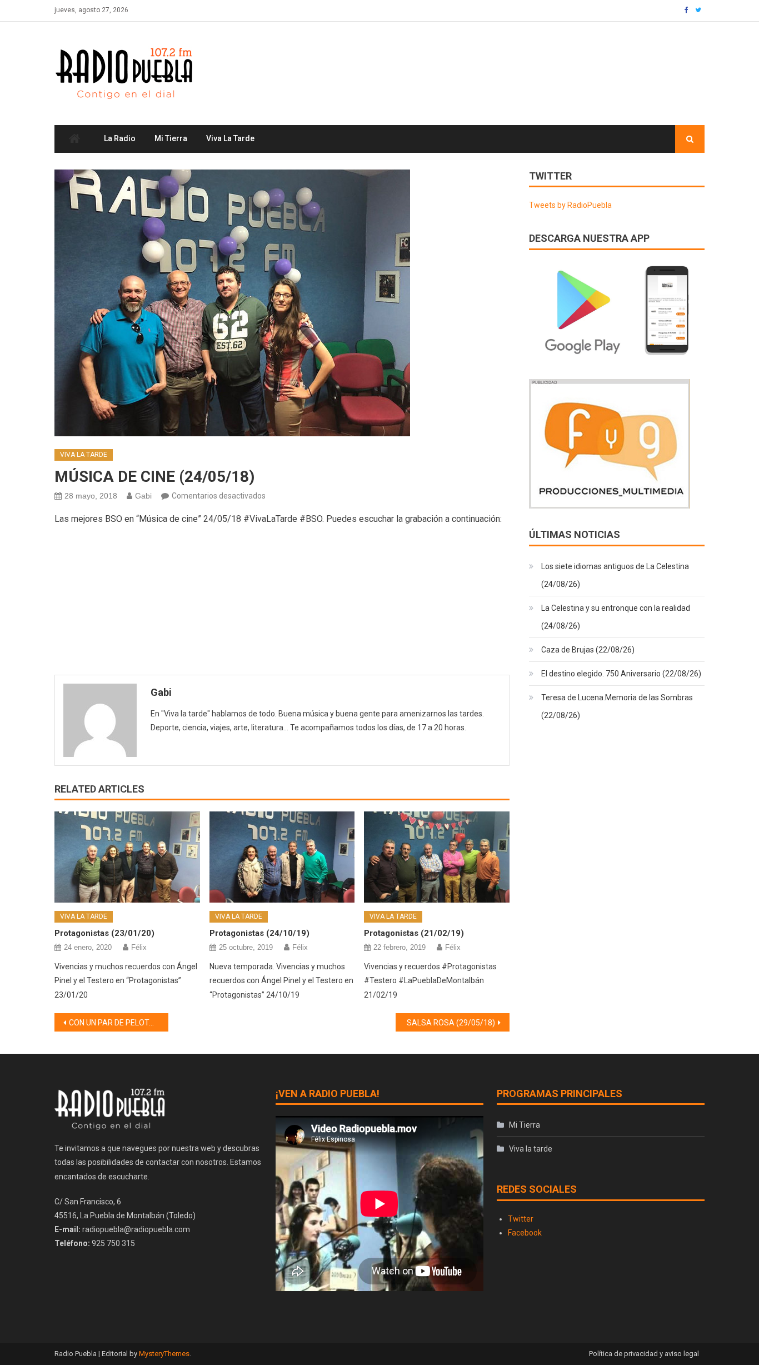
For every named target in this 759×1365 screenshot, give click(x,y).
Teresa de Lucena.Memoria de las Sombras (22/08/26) (617, 706)
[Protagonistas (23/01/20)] (127, 857)
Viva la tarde (230, 138)
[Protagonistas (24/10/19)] (282, 857)
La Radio (120, 138)
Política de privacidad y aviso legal (644, 1353)
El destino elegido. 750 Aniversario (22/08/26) (621, 673)
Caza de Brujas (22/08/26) (588, 649)
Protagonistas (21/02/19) (414, 933)
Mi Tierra (170, 138)
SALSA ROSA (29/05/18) (451, 1022)
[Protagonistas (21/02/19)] (437, 857)
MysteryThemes (164, 1353)
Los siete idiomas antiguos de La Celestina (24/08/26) (615, 575)
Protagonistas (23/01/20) (104, 933)
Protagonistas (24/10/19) (259, 933)
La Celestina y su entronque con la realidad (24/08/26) (615, 617)
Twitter (520, 1218)
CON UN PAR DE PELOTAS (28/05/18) (118, 1022)
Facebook (525, 1232)
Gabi (143, 495)
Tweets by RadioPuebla (570, 205)
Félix (139, 947)
